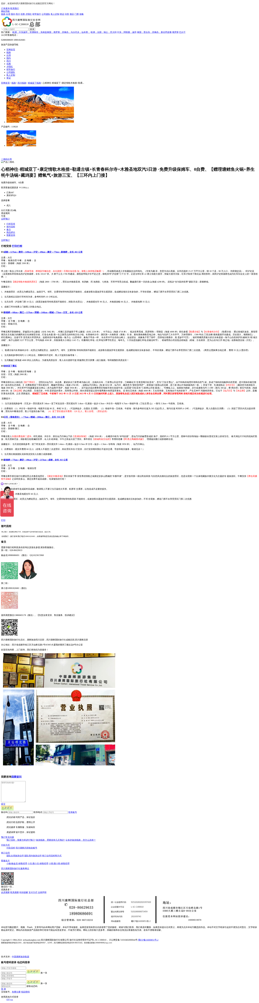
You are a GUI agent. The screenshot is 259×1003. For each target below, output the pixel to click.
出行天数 (5, 210)
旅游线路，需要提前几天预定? (50, 840)
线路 (3, 14)
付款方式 (5, 845)
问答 (67, 14)
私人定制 (55, 14)
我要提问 (16, 776)
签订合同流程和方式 (52, 856)
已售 (8, 192)
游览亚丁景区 (10, 366)
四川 (18, 14)
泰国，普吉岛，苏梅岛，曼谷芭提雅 (154, 32)
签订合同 (5, 853)
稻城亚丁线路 (34, 83)
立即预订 (5, 219)
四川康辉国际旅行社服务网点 (15, 868)
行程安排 (10, 224)
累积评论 (10, 195)
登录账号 (72, 812)
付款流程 (10, 848)
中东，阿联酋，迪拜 (127, 32)
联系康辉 (14, 892)
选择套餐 (5, 200)
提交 (3, 804)
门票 (76, 14)
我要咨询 (10, 235)
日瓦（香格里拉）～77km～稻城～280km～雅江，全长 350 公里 (34, 417)
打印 (3, 520)
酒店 (72, 14)
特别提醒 (23, 892)
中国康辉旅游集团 (20, 956)
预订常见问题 (7, 837)
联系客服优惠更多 (9, 187)
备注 (8, 229)
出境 (8, 14)
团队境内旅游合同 (33, 856)
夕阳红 (28, 14)
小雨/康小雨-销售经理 (59, 863)
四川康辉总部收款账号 (26, 848)
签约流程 (10, 227)
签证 (62, 14)
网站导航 (5, 11)
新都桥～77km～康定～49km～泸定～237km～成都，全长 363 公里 (36, 460)
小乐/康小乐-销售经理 (38, 863)
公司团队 (46, 14)
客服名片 (5, 861)
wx (11, 999)
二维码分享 (6, 159)
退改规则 (5, 213)
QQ (8, 999)
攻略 (81, 14)
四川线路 (22, 83)
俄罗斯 (175, 32)
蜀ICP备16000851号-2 (148, 940)
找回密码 (25, 992)
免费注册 (16, 992)
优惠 (23, 14)
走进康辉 (5, 892)
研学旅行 (36, 14)
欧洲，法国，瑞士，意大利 (104, 32)
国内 (13, 14)
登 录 (3, 989)
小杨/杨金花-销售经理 (16, 863)
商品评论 (10, 232)
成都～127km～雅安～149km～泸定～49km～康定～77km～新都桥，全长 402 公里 (43, 252)
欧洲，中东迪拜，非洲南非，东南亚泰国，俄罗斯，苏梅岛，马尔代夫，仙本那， (51, 32)
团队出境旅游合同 (15, 856)
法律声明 (42, 892)
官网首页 (10, 49)
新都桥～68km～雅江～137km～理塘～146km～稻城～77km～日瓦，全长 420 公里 (43, 312)
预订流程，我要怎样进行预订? (20, 840)
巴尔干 (182, 32)
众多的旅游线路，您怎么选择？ (81, 840)
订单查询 (5, 8)
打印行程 (17, 246)
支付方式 (33, 892)
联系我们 (14, 8)
